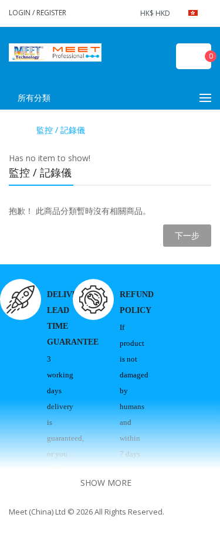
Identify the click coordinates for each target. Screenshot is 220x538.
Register (51, 13)
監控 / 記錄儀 (60, 130)
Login (20, 13)
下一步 (187, 235)
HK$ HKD (157, 13)
